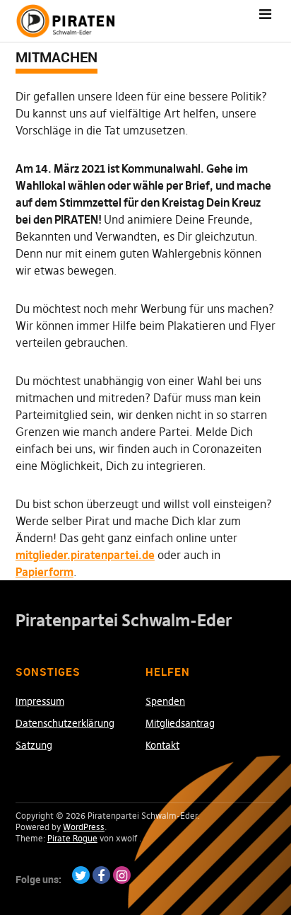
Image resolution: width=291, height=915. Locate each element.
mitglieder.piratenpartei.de (85, 555)
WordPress (84, 827)
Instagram (122, 875)
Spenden (165, 701)
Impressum (40, 701)
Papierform (44, 572)
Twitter (81, 875)
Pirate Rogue (72, 838)
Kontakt (162, 745)
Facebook (101, 875)
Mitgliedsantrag (180, 723)
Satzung (34, 745)
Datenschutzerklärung (65, 723)
